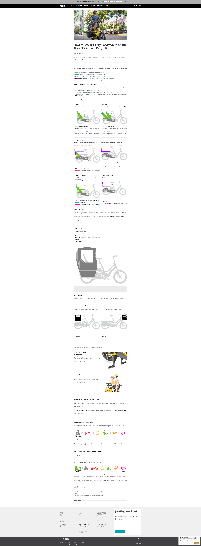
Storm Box (77, 239)
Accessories (79, 5)
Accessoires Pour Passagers (101, 512)
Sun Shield (77, 235)
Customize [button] (181, 543)
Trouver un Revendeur (89, 5)
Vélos (72, 5)
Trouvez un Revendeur (64, 525)
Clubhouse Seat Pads (121, 162)
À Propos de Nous (101, 524)
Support (106, 5)
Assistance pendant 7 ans (83, 526)
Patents (89, 544)
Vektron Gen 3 (62, 521)
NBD (61, 515)
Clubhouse (81, 128)
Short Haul (80, 516)
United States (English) (107, 1)
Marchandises (99, 514)
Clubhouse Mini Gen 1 (79, 335)
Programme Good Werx (101, 526)
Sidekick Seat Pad (93, 200)
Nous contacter (81, 532)
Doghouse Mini (87, 305)
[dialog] (189, 540)
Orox (61, 516)
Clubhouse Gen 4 (86, 223)
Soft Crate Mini (77, 336)
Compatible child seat (83, 165)
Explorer (99, 5)
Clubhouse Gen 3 (78, 223)
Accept (196, 543)
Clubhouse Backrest (108, 164)
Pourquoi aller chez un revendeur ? (66, 526)
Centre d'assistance (84, 524)
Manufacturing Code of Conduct (82, 544)
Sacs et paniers (99, 515)
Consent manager (73, 544)
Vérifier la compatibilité (83, 531)
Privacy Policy (67, 544)
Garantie (80, 530)
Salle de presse (99, 525)
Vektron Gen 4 (62, 520)
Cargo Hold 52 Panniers (82, 410)
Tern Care (80, 525)
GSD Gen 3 (62, 512)
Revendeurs (63, 524)
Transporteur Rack (105, 335)
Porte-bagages (99, 516)
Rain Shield (77, 237)
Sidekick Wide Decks (79, 95)
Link (79, 514)
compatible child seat (83, 126)
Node (80, 515)
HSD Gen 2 (62, 514)
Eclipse (80, 513)
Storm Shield (77, 225)
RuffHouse (114, 305)
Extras (98, 520)
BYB (79, 512)
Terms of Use (62, 544)
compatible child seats (111, 126)
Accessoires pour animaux (101, 513)
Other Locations (117, 1)
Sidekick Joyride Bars (84, 202)
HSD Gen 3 (62, 513)
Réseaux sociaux (100, 530)
